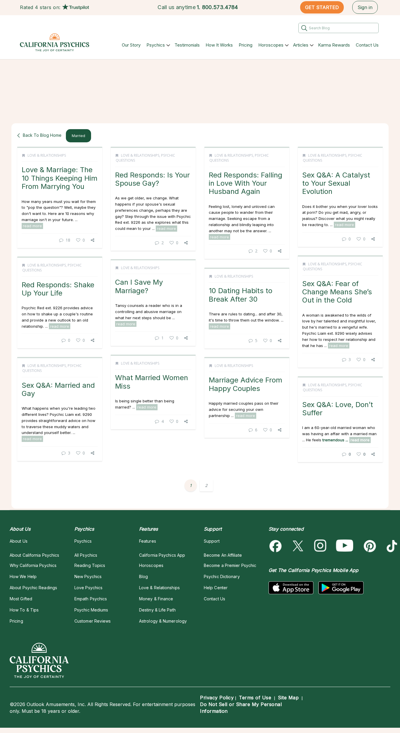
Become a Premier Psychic (230, 565)
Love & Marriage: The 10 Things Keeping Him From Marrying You (60, 178)
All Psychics (85, 555)
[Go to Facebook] (277, 546)
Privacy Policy (217, 697)
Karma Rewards (334, 45)
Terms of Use (255, 697)
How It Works (219, 45)
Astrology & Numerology (163, 620)
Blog (143, 576)
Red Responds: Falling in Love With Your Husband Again (245, 183)
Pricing (245, 45)
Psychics (155, 45)
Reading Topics (89, 565)
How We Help (23, 576)
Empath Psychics (90, 598)
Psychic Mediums (91, 609)
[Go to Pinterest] (369, 546)
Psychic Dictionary (222, 576)
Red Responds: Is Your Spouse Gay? (152, 179)
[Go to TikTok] (391, 546)
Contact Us (367, 45)
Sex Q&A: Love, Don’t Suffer (337, 408)
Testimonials (187, 45)
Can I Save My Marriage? (139, 286)
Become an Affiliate (223, 555)
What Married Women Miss (151, 381)
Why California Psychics (33, 565)
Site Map (288, 697)
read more (32, 225)
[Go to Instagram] (320, 546)
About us (19, 541)
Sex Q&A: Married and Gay (58, 389)
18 (68, 240)
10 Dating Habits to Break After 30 (240, 294)
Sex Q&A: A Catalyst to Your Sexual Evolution (336, 183)
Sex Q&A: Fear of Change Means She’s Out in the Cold (337, 292)
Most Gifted (21, 598)
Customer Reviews (92, 620)
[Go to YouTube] (344, 546)
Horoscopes (270, 45)
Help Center (216, 587)
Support (212, 541)
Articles (300, 45)
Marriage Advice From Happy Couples (245, 384)
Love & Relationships (47, 155)
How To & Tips (24, 609)
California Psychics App (162, 555)
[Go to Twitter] (298, 546)
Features (147, 541)
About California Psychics (34, 555)
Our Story (131, 45)
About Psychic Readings (33, 587)
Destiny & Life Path (157, 609)
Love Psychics (88, 587)
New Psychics (88, 576)
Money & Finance (156, 598)
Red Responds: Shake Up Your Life (58, 289)
